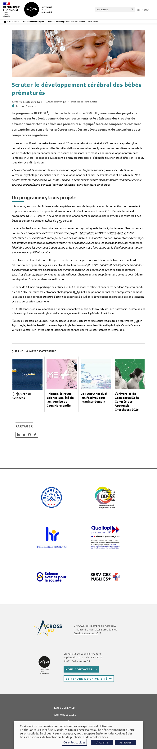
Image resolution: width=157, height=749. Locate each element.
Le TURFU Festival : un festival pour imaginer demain (94, 398)
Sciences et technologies (84, 101)
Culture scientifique (56, 101)
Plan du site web (64, 707)
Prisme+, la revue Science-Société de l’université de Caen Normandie (60, 399)
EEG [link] (76, 291)
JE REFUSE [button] (125, 742)
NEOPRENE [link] (87, 233)
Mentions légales (64, 714)
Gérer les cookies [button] (74, 742)
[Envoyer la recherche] (132, 9)
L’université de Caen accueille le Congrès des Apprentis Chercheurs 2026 (127, 401)
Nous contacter (79, 669)
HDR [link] (136, 320)
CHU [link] (59, 220)
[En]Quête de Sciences (22, 396)
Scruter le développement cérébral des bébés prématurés (72, 21)
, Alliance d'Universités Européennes (95, 629)
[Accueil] (5, 21)
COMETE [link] (91, 113)
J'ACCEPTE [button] (102, 742)
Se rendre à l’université (87, 678)
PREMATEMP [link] (118, 233)
